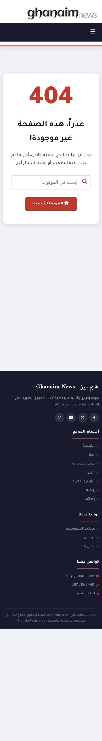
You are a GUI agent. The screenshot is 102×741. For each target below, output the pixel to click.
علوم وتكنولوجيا (83, 464)
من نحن (89, 537)
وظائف (90, 499)
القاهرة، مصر (85, 594)
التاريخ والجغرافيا (82, 481)
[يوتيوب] (71, 417)
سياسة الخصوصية (80, 529)
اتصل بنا (89, 546)
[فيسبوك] (94, 417)
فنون (91, 472)
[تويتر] (82, 417)
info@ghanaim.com (79, 576)
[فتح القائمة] (93, 32)
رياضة (90, 490)
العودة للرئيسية (48, 204)
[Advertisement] (51, 307)
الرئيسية (89, 446)
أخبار (92, 455)
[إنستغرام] (59, 417)
